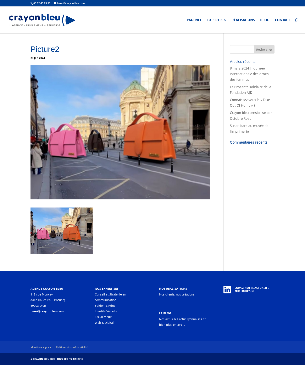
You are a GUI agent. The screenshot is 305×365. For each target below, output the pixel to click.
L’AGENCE (194, 20)
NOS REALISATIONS (173, 289)
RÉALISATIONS (243, 20)
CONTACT (282, 20)
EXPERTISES (216, 20)
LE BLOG (165, 313)
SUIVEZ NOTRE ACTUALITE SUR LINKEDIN (252, 289)
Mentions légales (40, 347)
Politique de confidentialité (72, 347)
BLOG (265, 20)
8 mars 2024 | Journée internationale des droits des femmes (249, 74)
